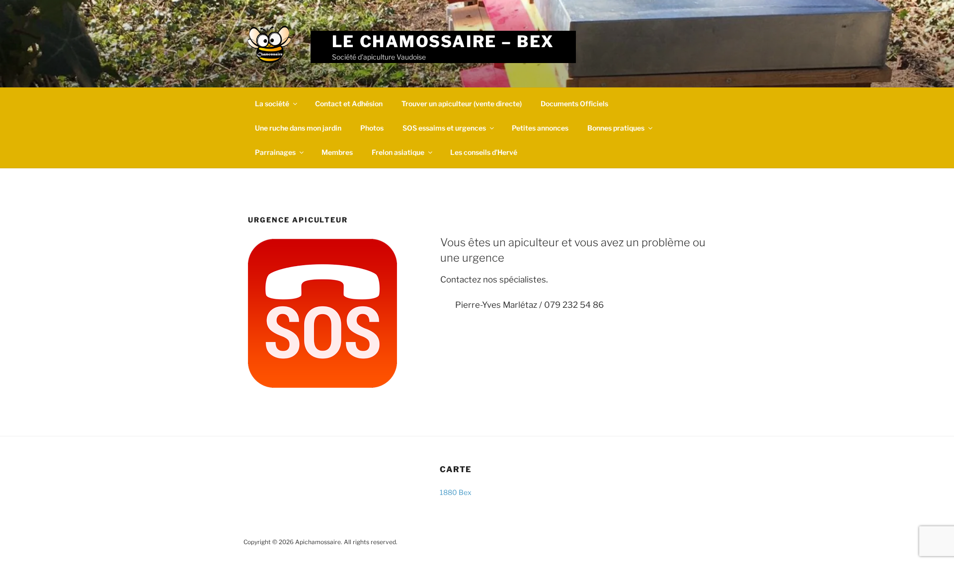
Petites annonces (540, 128)
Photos (372, 128)
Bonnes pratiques (615, 128)
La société (272, 103)
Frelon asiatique (398, 152)
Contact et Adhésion (349, 103)
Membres (337, 152)
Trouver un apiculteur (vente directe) (461, 103)
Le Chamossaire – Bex (443, 41)
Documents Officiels (574, 103)
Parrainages (275, 152)
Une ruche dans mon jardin (298, 128)
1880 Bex (456, 492)
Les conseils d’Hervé (483, 152)
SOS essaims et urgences (444, 128)
